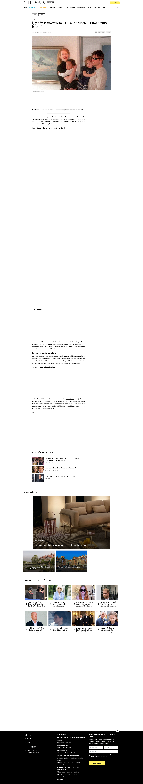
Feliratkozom (96, 763)
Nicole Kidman (101, 32)
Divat (25, 7)
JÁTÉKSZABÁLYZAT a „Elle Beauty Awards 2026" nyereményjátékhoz (68, 764)
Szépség (52, 7)
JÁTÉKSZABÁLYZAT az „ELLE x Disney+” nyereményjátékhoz (71, 737)
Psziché (66, 7)
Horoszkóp (96, 7)
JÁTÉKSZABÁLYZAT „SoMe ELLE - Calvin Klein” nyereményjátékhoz (68, 768)
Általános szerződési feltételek (64, 742)
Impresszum (59, 740)
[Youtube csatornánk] (43, 2)
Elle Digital (32, 7)
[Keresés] (117, 7)
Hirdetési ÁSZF (60, 779)
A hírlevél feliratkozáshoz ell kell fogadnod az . (101, 755)
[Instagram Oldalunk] (27, 738)
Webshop (114, 2)
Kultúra (59, 7)
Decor (89, 7)
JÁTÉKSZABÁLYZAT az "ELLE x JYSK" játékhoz (68, 772)
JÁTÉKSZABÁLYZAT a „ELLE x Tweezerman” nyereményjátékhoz (67, 775)
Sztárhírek (41, 14)
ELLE (49, 32)
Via (33, 412)
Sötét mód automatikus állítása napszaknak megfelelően (34, 751)
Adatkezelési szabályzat (62, 750)
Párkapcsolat (81, 7)
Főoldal (35, 14)
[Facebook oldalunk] (36, 2)
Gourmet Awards (43, 7)
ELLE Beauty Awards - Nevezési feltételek (66, 753)
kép (96, 32)
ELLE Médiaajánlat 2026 (62, 745)
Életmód (72, 7)
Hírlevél (51, 2)
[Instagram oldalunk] (39, 2)
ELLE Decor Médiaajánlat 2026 (64, 748)
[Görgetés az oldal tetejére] (118, 730)
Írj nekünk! (27, 743)
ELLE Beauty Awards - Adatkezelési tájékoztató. (68, 755)
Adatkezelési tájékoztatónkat (99, 756)
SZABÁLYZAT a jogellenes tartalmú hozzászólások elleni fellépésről (70, 759)
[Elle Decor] (27, 2)
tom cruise (108, 32)
